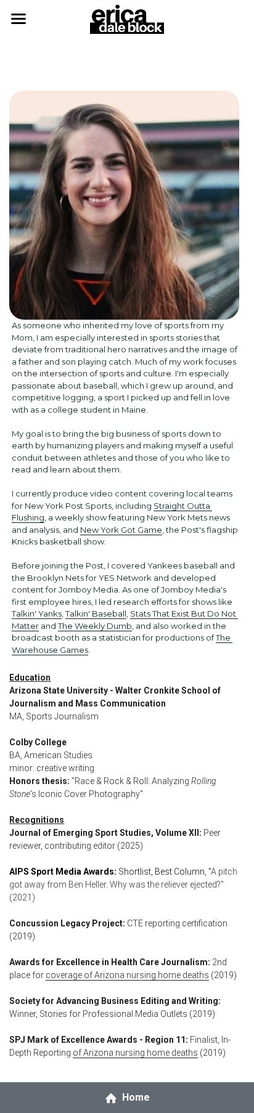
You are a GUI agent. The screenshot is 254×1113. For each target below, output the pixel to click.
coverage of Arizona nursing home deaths (127, 975)
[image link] (126, 17)
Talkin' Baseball (95, 613)
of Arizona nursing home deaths (135, 1053)
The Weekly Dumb (95, 626)
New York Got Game (121, 530)
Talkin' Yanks (37, 613)
